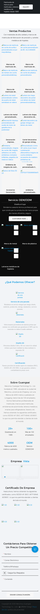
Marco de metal (10, 244)
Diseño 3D (20, 343)
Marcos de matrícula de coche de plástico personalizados (29, 90)
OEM (29, 442)
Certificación (20, 363)
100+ (29, 428)
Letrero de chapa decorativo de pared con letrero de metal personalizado (29, 116)
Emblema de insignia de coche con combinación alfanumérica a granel (11, 166)
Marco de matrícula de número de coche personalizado (11, 90)
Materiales (20, 322)
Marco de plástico (29, 244)
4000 (10, 442)
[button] (3, 476)
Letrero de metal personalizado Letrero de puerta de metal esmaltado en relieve (10, 116)
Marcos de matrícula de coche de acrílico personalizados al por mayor (11, 65)
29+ (10, 428)
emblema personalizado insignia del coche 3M (29, 191)
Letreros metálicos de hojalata (10, 268)
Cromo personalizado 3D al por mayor (29, 166)
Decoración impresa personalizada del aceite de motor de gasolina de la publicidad (10, 141)
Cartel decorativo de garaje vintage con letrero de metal (29, 141)
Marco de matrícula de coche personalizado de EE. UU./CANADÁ (29, 65)
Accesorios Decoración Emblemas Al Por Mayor (10, 191)
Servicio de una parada (20, 302)
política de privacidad (16, 610)
